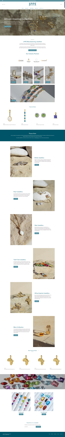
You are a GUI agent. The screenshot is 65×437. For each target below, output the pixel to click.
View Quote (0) (64, 4)
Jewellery (26, 8)
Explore (37, 233)
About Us (36, 8)
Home (23, 8)
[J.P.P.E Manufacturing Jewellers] (32, 4)
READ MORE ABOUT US (32, 50)
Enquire (44, 414)
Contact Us (41, 8)
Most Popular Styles (32, 350)
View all (32, 351)
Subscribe (38, 426)
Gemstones (31, 8)
